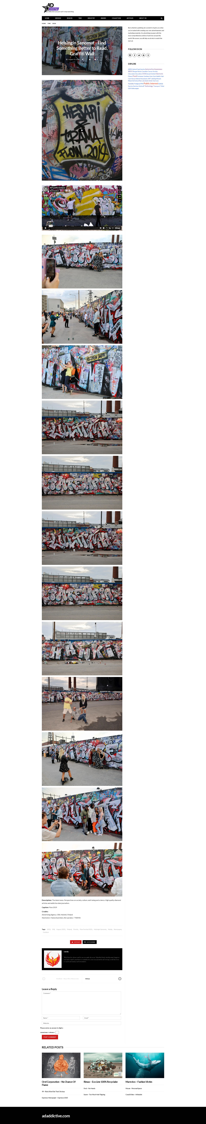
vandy (66, 951)
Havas (133, 79)
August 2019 (60, 929)
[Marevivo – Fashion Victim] (145, 1065)
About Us (142, 18)
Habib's (158, 76)
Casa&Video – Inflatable (134, 1094)
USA (129, 88)
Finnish (75, 929)
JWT (149, 79)
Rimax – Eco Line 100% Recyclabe (101, 1081)
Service (130, 86)
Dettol (153, 74)
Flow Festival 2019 (86, 929)
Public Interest (151, 83)
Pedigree (137, 84)
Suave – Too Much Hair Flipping (94, 1094)
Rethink (160, 84)
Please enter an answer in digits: (51, 1028)
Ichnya (87, 979)
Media (110, 929)
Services (136, 86)
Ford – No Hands (89, 1088)
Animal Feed (136, 69)
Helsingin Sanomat (100, 929)
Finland (69, 929)
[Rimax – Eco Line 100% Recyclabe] (103, 1065)
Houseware (144, 79)
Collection (116, 18)
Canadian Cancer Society (150, 71)
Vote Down (91, 942)
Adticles (130, 18)
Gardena (146, 76)
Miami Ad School (133, 81)
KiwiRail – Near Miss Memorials (67, 979)
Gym (154, 76)
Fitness (130, 76)
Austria (142, 69)
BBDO (130, 71)
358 (53, 929)
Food (135, 76)
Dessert (148, 74)
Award (103, 18)
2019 (48, 929)
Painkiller (131, 84)
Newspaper (118, 929)
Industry (91, 18)
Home (47, 18)
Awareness (158, 69)
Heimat (138, 79)
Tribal (162, 86)
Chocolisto (138, 74)
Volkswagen (135, 88)
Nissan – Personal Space (134, 1088)
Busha (139, 71)
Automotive (149, 69)
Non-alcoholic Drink (145, 81)
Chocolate (131, 74)
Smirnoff (141, 86)
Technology (149, 86)
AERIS (130, 69)
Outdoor (46, 932)
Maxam (158, 79)
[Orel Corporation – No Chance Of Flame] (61, 1065)
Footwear (140, 76)
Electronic (159, 74)
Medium (58, 18)
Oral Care (155, 81)
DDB (144, 74)
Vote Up (77, 942)
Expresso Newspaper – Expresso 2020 (55, 1098)
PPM (141, 84)
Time (80, 18)
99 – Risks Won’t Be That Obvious (53, 1091)
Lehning (153, 79)
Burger (135, 71)
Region (69, 18)
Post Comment (50, 1037)
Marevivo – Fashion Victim (139, 1081)
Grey (151, 76)
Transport (156, 86)
